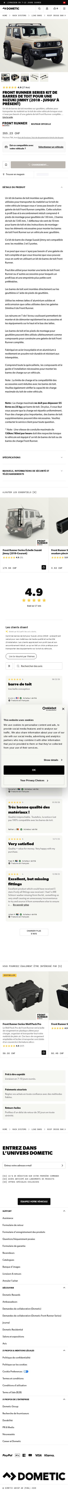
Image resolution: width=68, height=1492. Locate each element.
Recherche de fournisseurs (16, 1413)
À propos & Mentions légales (18, 1350)
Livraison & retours (12, 1273)
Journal (6, 1322)
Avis (5, 1343)
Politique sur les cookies (15, 1364)
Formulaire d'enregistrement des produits (24, 1232)
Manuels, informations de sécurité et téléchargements (26, 472)
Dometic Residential (23, 1329)
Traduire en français (20, 700)
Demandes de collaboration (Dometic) (22, 1308)
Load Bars (37, 15)
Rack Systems (19, 15)
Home (5, 15)
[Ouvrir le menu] (64, 8)
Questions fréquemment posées (19, 1239)
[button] (14, 174)
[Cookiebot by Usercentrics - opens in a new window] (42, 709)
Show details (51, 760)
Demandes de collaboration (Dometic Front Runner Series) (32, 1315)
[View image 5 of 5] (44, 77)
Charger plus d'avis (34, 932)
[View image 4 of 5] (34, 77)
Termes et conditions (13, 1378)
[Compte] (47, 8)
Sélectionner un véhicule (50, 147)
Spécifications (11, 457)
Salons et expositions (13, 1336)
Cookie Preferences (12, 1371)
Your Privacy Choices (32, 780)
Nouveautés (19, 1434)
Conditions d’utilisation (15, 1385)
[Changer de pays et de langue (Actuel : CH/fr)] (64, 2)
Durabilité (8, 1420)
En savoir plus (21, 904)
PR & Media (18, 1427)
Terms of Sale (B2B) (12, 1392)
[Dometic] (11, 8)
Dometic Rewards (11, 1294)
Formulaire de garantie (14, 1246)
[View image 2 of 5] (15, 77)
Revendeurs (8, 1253)
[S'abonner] (62, 1165)
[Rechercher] (39, 8)
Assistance (8, 1218)
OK (34, 770)
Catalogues (18, 1259)
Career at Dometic (22, 1441)
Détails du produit (14, 187)
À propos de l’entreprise (16, 1399)
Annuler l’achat (10, 1280)
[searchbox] (40, 666)
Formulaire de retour (13, 1225)
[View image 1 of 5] (5, 77)
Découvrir (8, 1288)
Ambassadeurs (10, 1301)
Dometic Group (20, 1406)
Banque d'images (21, 1266)
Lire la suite (8, 117)
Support (7, 1211)
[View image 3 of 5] (25, 77)
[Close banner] (63, 709)
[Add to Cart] (44, 567)
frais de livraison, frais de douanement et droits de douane (40, 137)
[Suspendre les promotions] (4, 2)
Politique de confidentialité (16, 1357)
